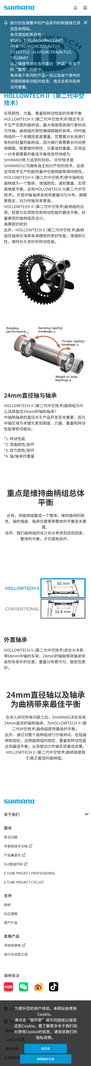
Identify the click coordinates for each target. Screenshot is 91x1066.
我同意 (45, 1048)
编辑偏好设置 (45, 1059)
